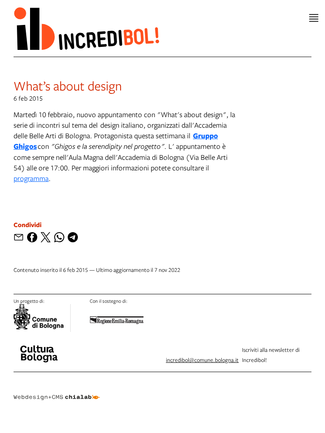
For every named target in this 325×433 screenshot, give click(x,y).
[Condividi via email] (19, 237)
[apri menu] (314, 18)
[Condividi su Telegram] (73, 237)
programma (31, 178)
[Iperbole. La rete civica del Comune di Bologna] (42, 318)
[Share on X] (46, 237)
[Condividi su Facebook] (32, 237)
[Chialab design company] (57, 391)
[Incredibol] (39, 348)
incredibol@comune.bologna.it (202, 360)
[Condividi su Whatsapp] (59, 237)
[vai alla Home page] (86, 28)
